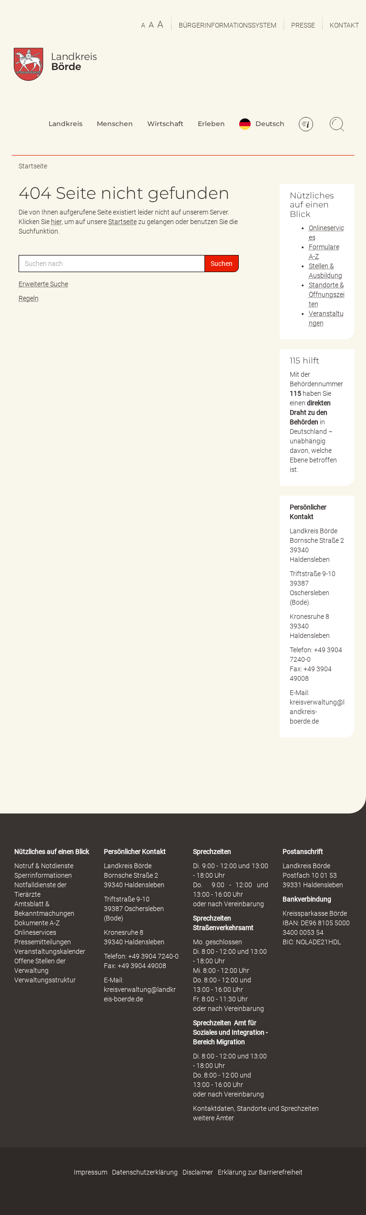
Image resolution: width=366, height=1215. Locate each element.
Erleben (211, 123)
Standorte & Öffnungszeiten (327, 294)
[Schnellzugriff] (307, 125)
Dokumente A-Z (37, 923)
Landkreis (65, 123)
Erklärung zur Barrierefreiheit (260, 1172)
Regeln (29, 298)
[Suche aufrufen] (338, 125)
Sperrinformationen (43, 875)
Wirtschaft (165, 123)
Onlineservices (35, 932)
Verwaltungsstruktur (45, 980)
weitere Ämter (213, 1118)
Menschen (115, 123)
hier (56, 221)
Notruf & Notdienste (43, 866)
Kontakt (344, 25)
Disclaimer (198, 1172)
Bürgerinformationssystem (227, 25)
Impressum (90, 1172)
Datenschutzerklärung (145, 1172)
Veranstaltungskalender (49, 951)
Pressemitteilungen (42, 942)
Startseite (33, 166)
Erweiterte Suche (43, 284)
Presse (303, 25)
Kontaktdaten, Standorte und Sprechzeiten (256, 1108)
